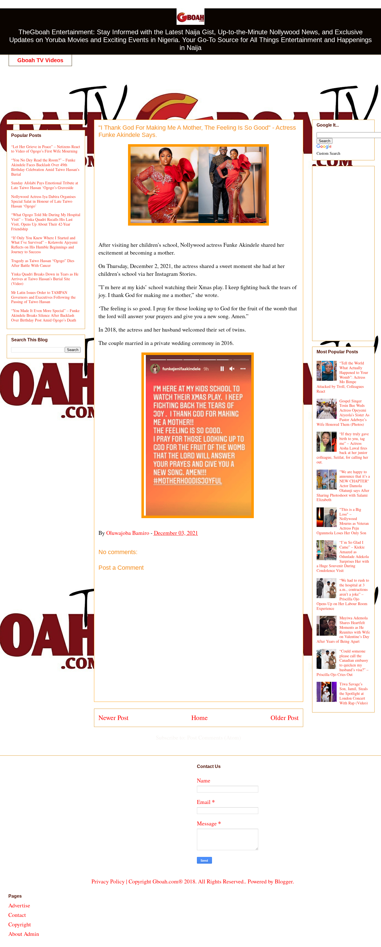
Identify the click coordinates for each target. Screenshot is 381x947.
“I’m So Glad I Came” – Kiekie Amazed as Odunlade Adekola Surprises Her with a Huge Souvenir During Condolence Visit (343, 556)
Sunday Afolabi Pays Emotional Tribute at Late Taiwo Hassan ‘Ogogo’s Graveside (44, 185)
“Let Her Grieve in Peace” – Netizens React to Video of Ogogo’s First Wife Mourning (45, 149)
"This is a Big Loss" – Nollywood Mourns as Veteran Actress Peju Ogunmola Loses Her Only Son (343, 521)
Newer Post (113, 717)
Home (199, 717)
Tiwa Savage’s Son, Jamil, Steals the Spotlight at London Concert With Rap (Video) (353, 693)
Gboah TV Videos (40, 60)
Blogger (284, 881)
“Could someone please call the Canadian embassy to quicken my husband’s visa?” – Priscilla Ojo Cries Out (343, 662)
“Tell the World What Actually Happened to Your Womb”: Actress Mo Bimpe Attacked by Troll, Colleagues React (342, 377)
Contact (17, 915)
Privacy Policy (108, 881)
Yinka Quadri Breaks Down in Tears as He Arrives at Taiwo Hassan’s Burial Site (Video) (44, 278)
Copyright (19, 924)
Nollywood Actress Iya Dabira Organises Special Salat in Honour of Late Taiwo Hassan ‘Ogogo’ (43, 201)
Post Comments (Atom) (214, 737)
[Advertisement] (192, 87)
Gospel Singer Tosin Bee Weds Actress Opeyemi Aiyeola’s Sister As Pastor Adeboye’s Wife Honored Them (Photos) (343, 412)
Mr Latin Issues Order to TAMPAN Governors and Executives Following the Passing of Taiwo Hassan (43, 297)
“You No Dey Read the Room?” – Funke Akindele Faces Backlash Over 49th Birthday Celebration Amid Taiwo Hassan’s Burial (45, 167)
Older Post (285, 717)
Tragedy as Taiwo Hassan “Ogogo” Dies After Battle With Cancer (42, 263)
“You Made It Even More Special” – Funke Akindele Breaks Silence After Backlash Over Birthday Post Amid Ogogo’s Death (45, 315)
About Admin (23, 934)
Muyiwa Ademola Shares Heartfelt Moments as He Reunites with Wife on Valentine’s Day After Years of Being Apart (343, 629)
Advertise (19, 905)
